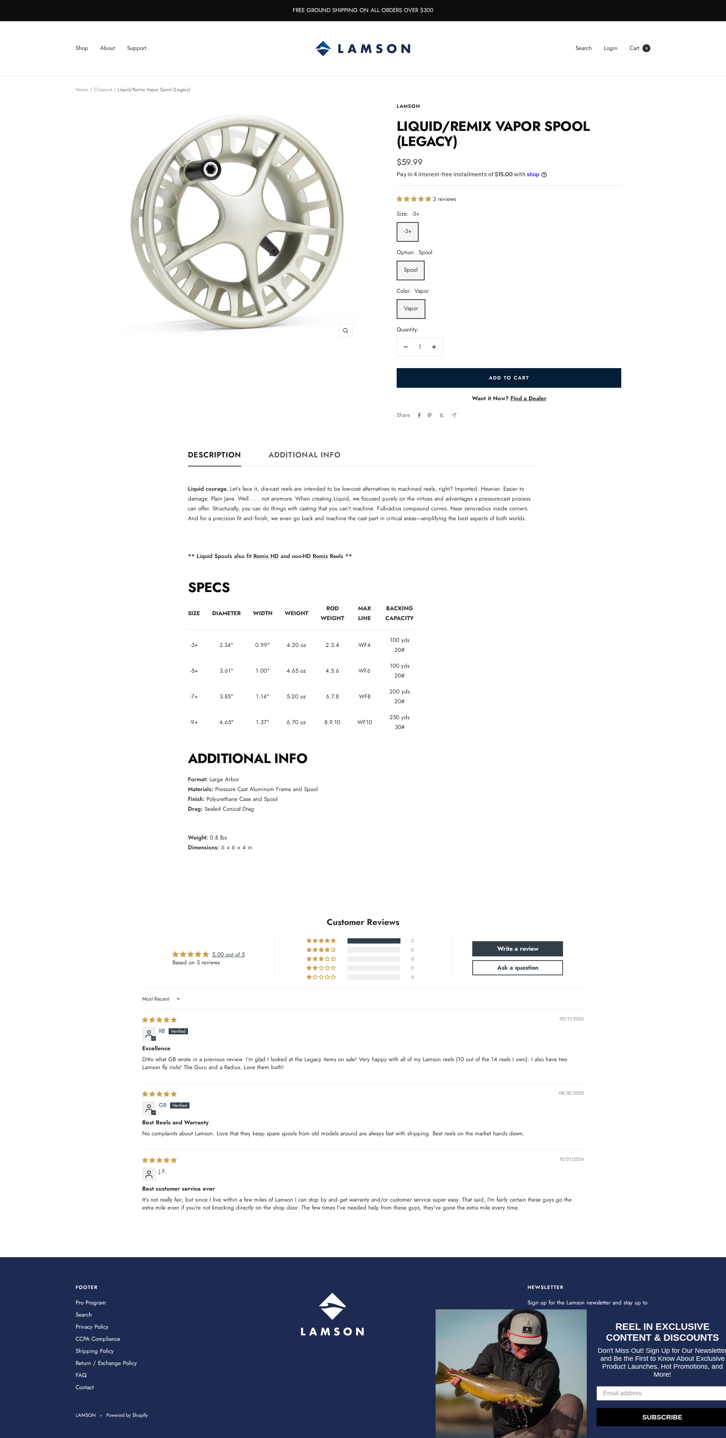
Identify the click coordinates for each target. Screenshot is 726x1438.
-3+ (407, 231)
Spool (410, 270)
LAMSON (408, 106)
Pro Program (91, 1302)
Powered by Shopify (127, 1415)
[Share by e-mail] (453, 415)
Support (136, 48)
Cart (639, 48)
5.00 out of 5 (228, 954)
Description (214, 455)
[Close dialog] (719, 1316)
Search (584, 48)
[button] (415, 199)
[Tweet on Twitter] (441, 415)
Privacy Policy (92, 1327)
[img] (159, 1020)
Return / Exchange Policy (106, 1363)
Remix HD (266, 556)
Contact (85, 1387)
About (107, 48)
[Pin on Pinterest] (429, 415)
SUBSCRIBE (650, 1417)
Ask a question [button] (517, 967)
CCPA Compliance (98, 1339)
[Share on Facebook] (419, 415)
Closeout (103, 89)
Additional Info (304, 455)
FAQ (81, 1375)
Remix (320, 556)
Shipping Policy (95, 1351)
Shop (82, 48)
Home (82, 89)
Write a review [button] (517, 948)
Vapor (411, 308)
